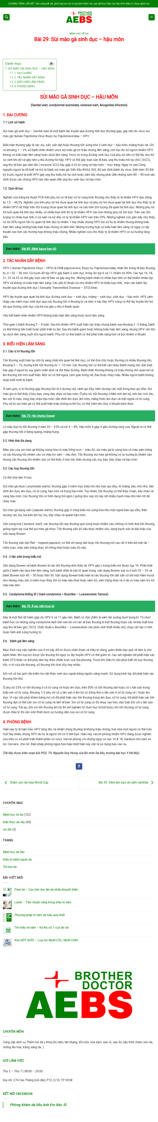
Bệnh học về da (79, 33)
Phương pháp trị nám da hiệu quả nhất (39, 915)
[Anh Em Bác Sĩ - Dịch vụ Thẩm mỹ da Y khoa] (79, 17)
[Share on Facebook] (79, 766)
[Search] (6, 17)
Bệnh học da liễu (13, 852)
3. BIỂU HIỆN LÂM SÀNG (29, 82)
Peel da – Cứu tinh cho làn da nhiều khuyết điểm (46, 889)
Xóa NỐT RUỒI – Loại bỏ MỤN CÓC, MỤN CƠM (46, 940)
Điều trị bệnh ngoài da (17, 859)
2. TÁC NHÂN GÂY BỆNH (29, 77)
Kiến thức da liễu (14, 822)
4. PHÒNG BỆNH (24, 86)
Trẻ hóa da (10, 867)
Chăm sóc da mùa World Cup (28, 782)
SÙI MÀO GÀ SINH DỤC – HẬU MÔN (31, 68)
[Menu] (152, 17)
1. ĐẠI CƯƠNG (23, 73)
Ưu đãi (7, 829)
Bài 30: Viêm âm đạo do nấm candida (123, 782)
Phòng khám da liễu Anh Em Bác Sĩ (38, 1105)
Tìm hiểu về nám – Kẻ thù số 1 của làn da (41, 927)
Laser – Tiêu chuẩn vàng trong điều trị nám (42, 902)
